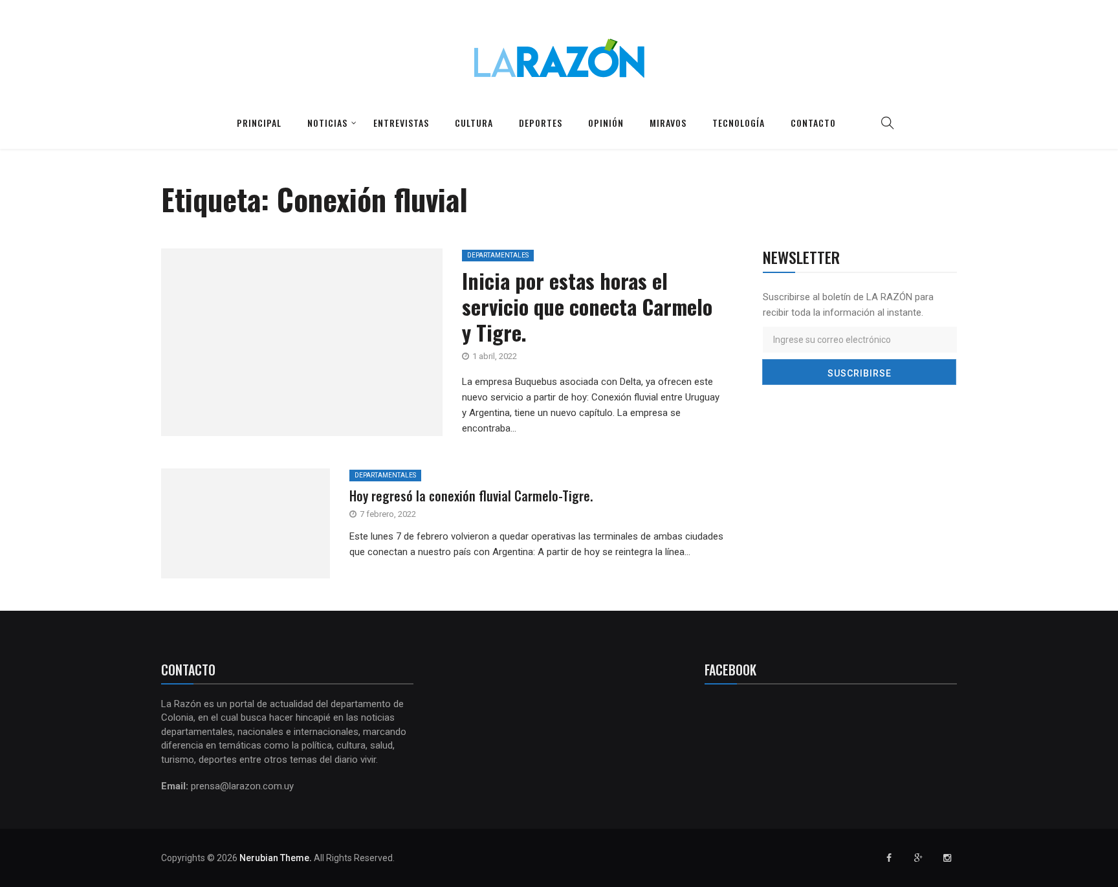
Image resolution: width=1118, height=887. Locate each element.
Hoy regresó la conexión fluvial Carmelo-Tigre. (471, 495)
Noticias (327, 122)
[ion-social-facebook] (889, 858)
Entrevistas (401, 122)
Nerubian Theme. (275, 858)
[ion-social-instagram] (947, 858)
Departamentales (498, 255)
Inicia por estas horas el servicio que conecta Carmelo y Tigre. (587, 306)
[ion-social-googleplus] (918, 858)
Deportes (540, 122)
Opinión (606, 122)
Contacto (813, 122)
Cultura (474, 122)
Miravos (668, 122)
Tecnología (738, 122)
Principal (259, 122)
